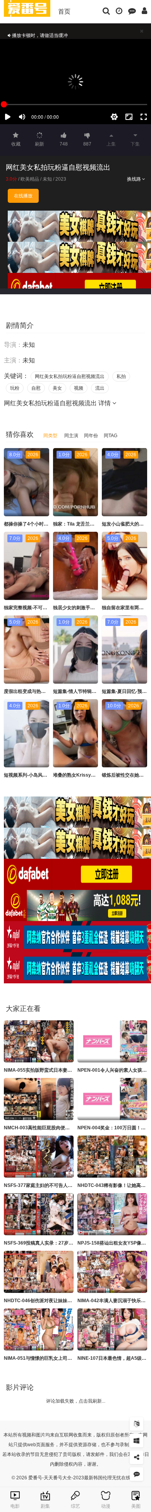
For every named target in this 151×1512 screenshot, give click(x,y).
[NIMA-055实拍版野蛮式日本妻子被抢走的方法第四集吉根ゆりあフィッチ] (39, 1041)
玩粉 (14, 388)
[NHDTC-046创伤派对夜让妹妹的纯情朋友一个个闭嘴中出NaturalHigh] (39, 1272)
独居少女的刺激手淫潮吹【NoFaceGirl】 (95, 607)
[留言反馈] (132, 10)
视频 (78, 388)
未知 (47, 179)
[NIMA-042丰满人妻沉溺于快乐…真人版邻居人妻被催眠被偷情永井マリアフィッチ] (112, 1272)
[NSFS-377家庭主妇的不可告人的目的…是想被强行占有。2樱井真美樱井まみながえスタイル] (39, 1157)
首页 (64, 11)
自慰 (36, 388)
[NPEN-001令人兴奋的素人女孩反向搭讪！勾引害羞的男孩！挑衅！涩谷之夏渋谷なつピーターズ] (112, 1041)
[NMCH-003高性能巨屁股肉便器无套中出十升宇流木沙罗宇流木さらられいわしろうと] (39, 1099)
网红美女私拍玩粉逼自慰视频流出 (70, 376)
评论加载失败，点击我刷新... (75, 1401)
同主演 (71, 435)
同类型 (50, 435)
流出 (100, 388)
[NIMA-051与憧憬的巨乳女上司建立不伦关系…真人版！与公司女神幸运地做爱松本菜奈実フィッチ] (39, 1329)
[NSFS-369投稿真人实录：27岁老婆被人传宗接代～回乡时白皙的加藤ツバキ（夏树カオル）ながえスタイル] (39, 1214)
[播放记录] (119, 10)
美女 (57, 388)
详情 (105, 403)
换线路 (134, 179)
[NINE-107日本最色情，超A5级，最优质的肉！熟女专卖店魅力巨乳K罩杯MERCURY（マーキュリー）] (112, 1329)
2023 (60, 179)
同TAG (110, 435)
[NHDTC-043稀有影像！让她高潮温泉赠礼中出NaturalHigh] (112, 1157)
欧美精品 (30, 179)
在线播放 (23, 196)
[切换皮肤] (136, 1440)
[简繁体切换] (136, 1424)
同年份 (91, 435)
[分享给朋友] (136, 1457)
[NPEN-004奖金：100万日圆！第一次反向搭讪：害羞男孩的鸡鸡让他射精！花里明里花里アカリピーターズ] (112, 1099)
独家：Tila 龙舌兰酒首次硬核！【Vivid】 (95, 524)
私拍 (121, 376)
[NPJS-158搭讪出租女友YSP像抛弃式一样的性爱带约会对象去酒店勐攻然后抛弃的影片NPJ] (112, 1214)
